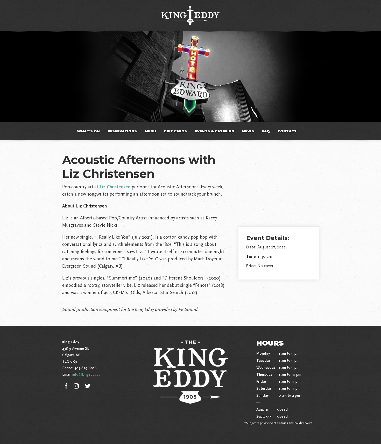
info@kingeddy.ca (86, 374)
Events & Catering (214, 131)
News (248, 131)
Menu (150, 131)
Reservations (122, 131)
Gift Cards (175, 131)
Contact (287, 131)
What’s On (88, 131)
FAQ (266, 131)
